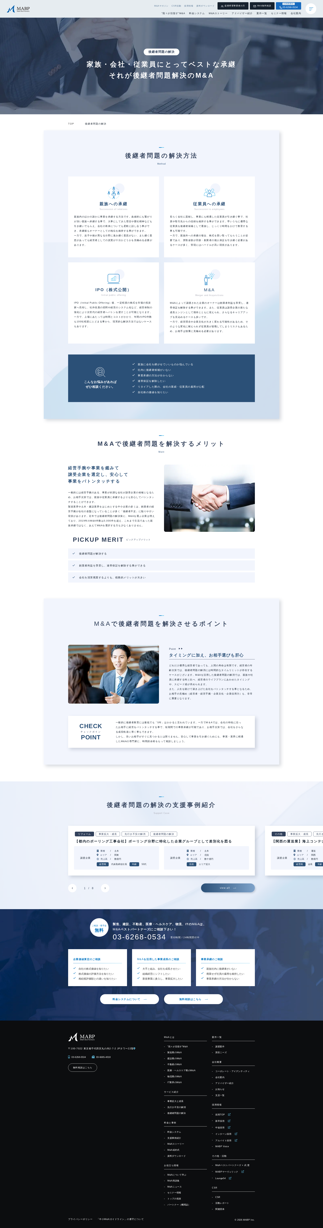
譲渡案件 (220, 1046)
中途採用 (220, 1127)
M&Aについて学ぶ (176, 1175)
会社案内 (296, 13)
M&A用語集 (173, 1180)
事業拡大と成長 (175, 1101)
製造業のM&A (174, 1052)
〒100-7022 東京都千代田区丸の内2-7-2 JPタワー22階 (101, 1048)
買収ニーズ (221, 1052)
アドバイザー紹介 (242, 13)
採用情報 (188, 6)
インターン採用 (223, 1134)
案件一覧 (262, 13)
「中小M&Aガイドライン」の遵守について (120, 1219)
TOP (71, 123)
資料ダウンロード (205, 6)
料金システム (197, 13)
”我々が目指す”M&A (173, 13)
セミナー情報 (279, 13)
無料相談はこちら (190, 999)
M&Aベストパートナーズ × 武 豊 (232, 1165)
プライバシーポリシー (80, 1219)
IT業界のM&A (174, 1082)
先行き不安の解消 (176, 1107)
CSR (217, 1197)
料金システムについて (126, 999)
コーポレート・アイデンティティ (232, 1071)
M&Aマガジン (161, 6)
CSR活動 (176, 6)
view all (225, 887)
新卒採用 (220, 1121)
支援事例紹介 (174, 1138)
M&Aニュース (174, 1186)
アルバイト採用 (223, 1140)
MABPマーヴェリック (226, 1172)
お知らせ (220, 1089)
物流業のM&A (174, 1076)
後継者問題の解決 (176, 1113)
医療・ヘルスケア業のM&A (181, 1070)
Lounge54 (220, 1178)
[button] (72, 888)
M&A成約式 (173, 1150)
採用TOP (220, 1114)
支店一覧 (220, 1095)
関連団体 (220, 1209)
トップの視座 (174, 1198)
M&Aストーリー (218, 13)
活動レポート (222, 1203)
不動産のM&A (174, 1064)
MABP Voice (222, 1146)
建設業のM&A (174, 1058)
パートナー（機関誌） (178, 1204)
